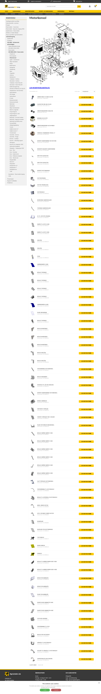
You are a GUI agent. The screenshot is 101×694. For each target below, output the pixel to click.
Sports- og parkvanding (46, 11)
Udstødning (12, 69)
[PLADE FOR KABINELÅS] (32, 597)
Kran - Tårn (12, 150)
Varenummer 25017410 (42, 112)
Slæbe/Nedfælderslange (14, 46)
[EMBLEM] (32, 556)
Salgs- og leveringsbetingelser (73, 679)
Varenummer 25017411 (42, 119)
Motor (11, 63)
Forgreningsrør (13, 111)
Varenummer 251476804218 (43, 233)
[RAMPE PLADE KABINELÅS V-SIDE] (32, 605)
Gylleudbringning (10, 36)
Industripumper (29, 11)
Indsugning (12, 67)
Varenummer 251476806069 (43, 498)
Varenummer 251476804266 (43, 362)
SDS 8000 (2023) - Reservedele (16, 52)
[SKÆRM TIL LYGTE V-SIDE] (32, 235)
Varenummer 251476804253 (43, 346)
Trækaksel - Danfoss (14, 79)
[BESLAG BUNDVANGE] (32, 331)
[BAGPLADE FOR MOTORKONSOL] (32, 532)
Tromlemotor (13, 133)
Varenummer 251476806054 (43, 458)
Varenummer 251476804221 (43, 249)
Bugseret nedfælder (12, 181)
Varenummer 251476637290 (43, 134)
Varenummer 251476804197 (43, 209)
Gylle (6, 11)
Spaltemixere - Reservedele (12, 31)
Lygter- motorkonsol (14, 59)
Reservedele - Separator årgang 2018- (15, 29)
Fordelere (9, 40)
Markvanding (16, 11)
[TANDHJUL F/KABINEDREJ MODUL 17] (32, 135)
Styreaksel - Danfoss (14, 81)
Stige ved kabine (14, 61)
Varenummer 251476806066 (43, 490)
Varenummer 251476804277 (43, 418)
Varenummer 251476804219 (43, 241)
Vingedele (12, 73)
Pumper (8, 25)
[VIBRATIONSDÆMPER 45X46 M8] (32, 113)
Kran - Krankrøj (13, 152)
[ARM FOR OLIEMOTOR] (32, 157)
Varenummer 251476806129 (43, 603)
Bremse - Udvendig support (16, 140)
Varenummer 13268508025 (42, 98)
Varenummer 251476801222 (43, 157)
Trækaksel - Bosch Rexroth (16, 83)
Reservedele (61, 11)
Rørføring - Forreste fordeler (16, 117)
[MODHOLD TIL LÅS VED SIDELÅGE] (32, 387)
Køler (11, 71)
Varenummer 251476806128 (43, 595)
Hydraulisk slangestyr (15, 146)
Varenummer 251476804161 (43, 179)
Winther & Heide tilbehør (12, 32)
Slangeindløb (13, 159)
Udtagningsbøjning (14, 125)
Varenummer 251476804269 (43, 378)
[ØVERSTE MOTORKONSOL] (32, 173)
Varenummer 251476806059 (43, 482)
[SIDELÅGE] (32, 243)
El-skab (11, 98)
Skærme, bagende (14, 109)
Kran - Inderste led (14, 154)
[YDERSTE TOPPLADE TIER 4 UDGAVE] (32, 419)
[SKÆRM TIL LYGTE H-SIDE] (32, 227)
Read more (58, 687)
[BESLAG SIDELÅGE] (32, 355)
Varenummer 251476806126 (43, 579)
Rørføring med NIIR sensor (16, 121)
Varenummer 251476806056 (43, 474)
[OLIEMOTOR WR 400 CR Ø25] (32, 106)
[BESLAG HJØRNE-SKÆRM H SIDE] (32, 468)
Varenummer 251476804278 (43, 426)
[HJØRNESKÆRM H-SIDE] (32, 307)
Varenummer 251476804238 (43, 297)
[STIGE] (32, 259)
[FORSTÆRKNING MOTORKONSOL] (32, 371)
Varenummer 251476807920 (43, 660)
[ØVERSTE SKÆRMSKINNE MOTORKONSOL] (32, 395)
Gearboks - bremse (14, 134)
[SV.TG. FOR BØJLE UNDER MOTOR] (32, 516)
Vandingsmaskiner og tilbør (12, 21)
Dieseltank (12, 106)
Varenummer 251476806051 (43, 434)
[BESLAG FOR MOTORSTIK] (32, 637)
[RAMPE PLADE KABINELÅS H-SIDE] (32, 613)
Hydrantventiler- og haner (12, 23)
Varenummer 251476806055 (43, 466)
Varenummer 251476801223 (43, 164)
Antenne (12, 75)
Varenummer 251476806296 (43, 644)
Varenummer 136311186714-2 (43, 105)
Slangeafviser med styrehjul (16, 90)
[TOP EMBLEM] (32, 540)
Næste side (40, 665)
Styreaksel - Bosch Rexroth (16, 84)
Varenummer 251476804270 (43, 386)
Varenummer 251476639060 (43, 150)
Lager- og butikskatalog (71, 678)
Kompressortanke (14, 102)
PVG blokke (12, 94)
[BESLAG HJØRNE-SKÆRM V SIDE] (32, 435)
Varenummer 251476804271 (43, 394)
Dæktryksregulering (14, 86)
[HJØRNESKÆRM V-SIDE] (32, 267)
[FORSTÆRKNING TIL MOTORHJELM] (32, 492)
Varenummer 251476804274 (43, 402)
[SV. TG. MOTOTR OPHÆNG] (32, 219)
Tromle (11, 127)
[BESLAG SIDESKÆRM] (32, 379)
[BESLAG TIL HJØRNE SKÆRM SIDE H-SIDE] (32, 572)
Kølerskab (12, 104)
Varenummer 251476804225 (43, 257)
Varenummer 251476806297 (43, 652)
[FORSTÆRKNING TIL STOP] (32, 629)
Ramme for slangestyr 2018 (16, 144)
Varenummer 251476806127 (43, 587)
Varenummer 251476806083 (43, 506)
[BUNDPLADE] (32, 524)
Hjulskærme (12, 77)
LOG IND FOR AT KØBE (86, 97)
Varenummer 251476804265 (43, 354)
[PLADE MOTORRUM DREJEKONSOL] (32, 427)
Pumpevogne (10, 179)
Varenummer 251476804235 (43, 273)
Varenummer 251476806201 (43, 636)
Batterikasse (13, 65)
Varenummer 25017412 (42, 127)
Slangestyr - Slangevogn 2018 (17, 148)
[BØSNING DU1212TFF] (32, 121)
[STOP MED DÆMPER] (32, 621)
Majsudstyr (12, 163)
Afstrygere (12, 142)
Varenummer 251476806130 (43, 611)
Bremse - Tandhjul (14, 138)
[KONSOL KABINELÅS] (32, 403)
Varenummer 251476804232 (43, 265)
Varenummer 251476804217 (43, 225)
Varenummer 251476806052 (43, 442)
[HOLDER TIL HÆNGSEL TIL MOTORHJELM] (32, 653)
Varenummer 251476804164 (43, 186)
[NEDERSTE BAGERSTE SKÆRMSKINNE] (32, 151)
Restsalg (71, 11)
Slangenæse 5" (13, 167)
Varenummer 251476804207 (43, 217)
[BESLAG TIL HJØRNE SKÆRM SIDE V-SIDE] (32, 564)
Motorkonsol (13, 57)
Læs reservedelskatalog (39, 88)
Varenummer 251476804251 (43, 330)
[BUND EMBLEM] (32, 548)
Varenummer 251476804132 (43, 172)
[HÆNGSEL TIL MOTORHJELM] (32, 645)
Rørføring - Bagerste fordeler (17, 119)
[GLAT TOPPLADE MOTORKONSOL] (32, 484)
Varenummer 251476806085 (43, 522)
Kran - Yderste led (14, 158)
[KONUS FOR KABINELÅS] (32, 581)
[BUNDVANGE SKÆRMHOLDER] (32, 203)
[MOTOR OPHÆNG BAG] (32, 187)
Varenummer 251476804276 (43, 410)
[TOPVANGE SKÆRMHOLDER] (32, 211)
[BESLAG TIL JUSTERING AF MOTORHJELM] (32, 500)
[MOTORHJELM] (32, 195)
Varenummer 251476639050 (43, 142)
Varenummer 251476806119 (43, 538)
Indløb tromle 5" (14, 131)
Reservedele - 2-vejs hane (12, 27)
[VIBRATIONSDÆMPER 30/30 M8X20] (32, 127)
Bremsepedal (13, 56)
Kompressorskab (14, 100)
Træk (11, 171)
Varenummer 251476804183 (43, 193)
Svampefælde (13, 123)
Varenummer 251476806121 (43, 554)
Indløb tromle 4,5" (14, 129)
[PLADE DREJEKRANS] (32, 315)
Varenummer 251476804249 (43, 322)
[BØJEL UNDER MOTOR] (32, 508)
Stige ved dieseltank (14, 108)
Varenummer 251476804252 (43, 338)
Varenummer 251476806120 (43, 546)
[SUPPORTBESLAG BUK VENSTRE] (32, 661)
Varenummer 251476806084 (43, 514)
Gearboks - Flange (14, 136)
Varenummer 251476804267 (43, 370)
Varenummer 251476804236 (43, 281)
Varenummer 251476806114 (43, 530)
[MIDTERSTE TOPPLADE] (32, 411)
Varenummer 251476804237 (43, 289)
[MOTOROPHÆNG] (32, 180)
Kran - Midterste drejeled (16, 156)
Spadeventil (10, 38)
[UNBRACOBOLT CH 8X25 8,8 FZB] (32, 99)
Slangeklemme (13, 169)
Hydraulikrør (13, 96)
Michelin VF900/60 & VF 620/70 (17, 88)
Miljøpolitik (68, 676)
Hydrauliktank (13, 92)
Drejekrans (12, 54)
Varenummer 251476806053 (43, 450)
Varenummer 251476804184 (43, 201)
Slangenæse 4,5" (14, 165)
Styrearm (12, 161)
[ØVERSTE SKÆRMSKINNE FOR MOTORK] (32, 143)
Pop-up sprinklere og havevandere (14, 34)
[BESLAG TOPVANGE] (32, 275)
